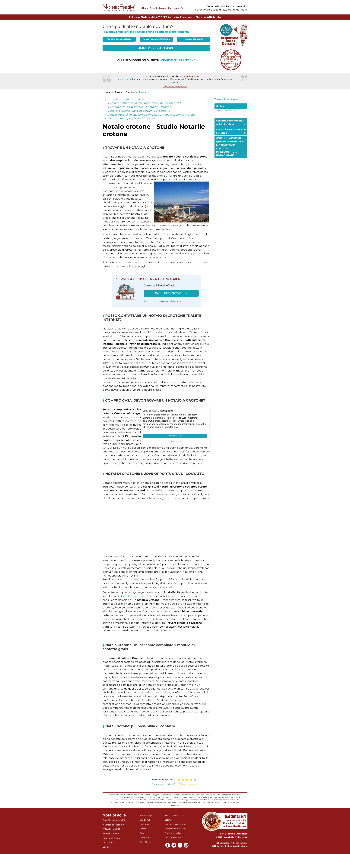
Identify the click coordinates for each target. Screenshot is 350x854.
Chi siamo (145, 820)
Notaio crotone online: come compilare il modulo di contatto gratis (151, 114)
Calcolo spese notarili (175, 824)
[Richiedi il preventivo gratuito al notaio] (231, 59)
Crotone (220, 106)
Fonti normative (173, 833)
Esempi (168, 820)
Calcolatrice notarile (175, 828)
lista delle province (133, 596)
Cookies (106, 847)
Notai (176, 8)
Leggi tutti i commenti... (175, 86)
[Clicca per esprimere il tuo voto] (195, 779)
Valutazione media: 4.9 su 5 (175, 784)
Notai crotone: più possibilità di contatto (134, 118)
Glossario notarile (173, 837)
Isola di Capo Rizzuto (226, 110)
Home (145, 8)
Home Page (146, 815)
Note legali (108, 838)
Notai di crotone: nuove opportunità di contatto (139, 110)
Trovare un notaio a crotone (126, 99)
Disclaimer (108, 842)
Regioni (162, 8)
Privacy (117, 838)
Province (130, 92)
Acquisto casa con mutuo (119, 39)
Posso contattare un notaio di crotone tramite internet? (144, 103)
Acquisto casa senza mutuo (156, 39)
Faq (170, 8)
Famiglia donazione (194, 39)
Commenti (145, 837)
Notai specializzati (174, 815)
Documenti (145, 824)
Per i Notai (145, 842)
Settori (153, 8)
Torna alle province (226, 99)
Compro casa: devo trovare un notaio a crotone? (139, 107)
